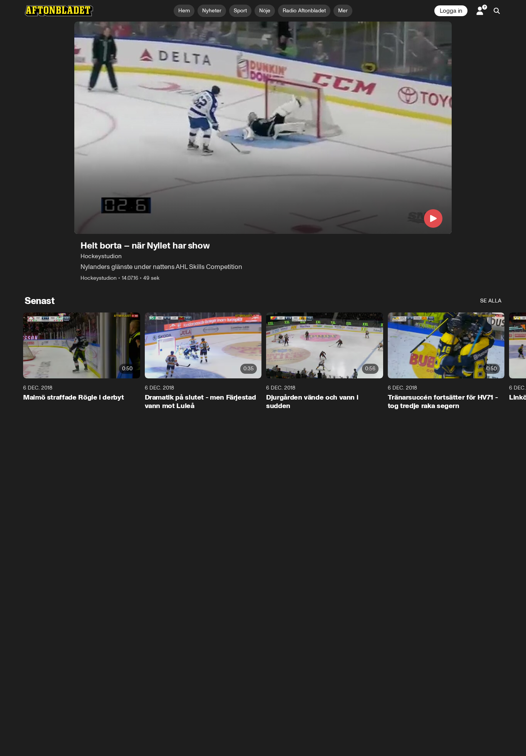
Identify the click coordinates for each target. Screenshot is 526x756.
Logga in (451, 10)
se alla (490, 300)
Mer (343, 10)
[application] (263, 128)
